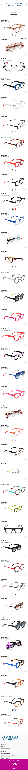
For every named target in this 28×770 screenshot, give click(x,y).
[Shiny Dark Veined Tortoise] (15, 35)
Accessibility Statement (5, 748)
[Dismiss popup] (26, 760)
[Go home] (14, 5)
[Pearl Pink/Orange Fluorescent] (13, 440)
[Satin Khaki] (15, 131)
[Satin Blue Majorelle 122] (15, 189)
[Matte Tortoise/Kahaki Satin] (15, 594)
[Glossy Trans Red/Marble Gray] (15, 209)
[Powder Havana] (13, 267)
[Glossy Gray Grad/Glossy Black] (13, 209)
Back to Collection (14, 12)
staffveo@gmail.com (8, 756)
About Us (3, 746)
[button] (2, 5)
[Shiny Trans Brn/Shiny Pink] (13, 35)
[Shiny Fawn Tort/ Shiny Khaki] (13, 710)
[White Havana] (15, 267)
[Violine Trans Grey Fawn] (15, 440)
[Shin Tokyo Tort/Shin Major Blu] (15, 710)
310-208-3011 (6, 758)
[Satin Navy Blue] (13, 131)
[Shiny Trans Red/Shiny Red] (13, 170)
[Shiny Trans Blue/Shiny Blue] (15, 170)
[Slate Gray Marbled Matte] (13, 594)
